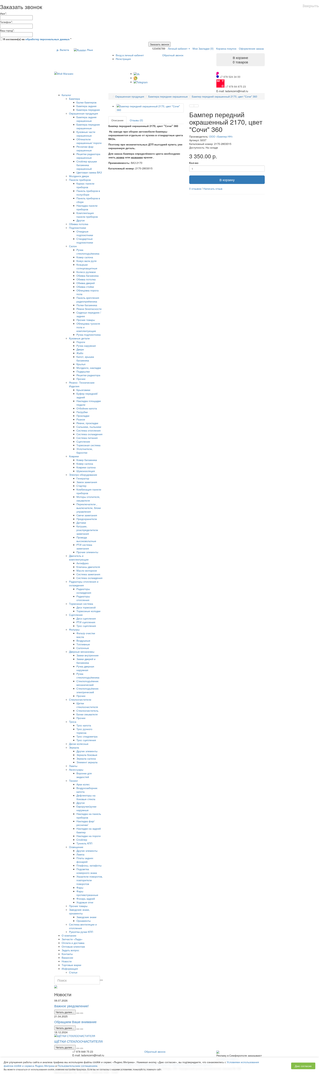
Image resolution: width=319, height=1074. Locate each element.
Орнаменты (83, 920)
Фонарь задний (85, 898)
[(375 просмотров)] (81, 1048)
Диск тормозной (86, 607)
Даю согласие (303, 1066)
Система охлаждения (89, 434)
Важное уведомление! (71, 1005)
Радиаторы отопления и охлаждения (83, 583)
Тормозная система (88, 445)
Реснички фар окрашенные (84, 148)
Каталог (66, 95)
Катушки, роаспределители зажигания (87, 529)
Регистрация (123, 59)
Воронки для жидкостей (84, 775)
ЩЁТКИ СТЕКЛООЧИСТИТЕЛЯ (78, 1041)
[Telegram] (141, 82)
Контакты (67, 954)
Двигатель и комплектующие (79, 557)
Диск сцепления (86, 618)
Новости (67, 961)
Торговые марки (71, 965)
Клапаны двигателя (88, 567)
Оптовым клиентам (73, 946)
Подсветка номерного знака (86, 871)
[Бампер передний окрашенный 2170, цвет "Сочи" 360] (150, 108)
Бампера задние (86, 106)
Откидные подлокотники (84, 233)
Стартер (81, 486)
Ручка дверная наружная (85, 668)
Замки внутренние (87, 655)
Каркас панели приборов (85, 185)
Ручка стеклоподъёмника (87, 251)
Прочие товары (85, 320)
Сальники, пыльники (88, 427)
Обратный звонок (172, 55)
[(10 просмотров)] (81, 1013)
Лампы (73, 766)
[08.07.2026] (77, 1013)
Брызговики (83, 390)
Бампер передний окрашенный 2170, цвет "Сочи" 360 (224, 96)
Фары (79, 887)
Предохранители (86, 519)
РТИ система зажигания (84, 546)
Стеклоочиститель (87, 710)
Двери (80, 349)
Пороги (80, 342)
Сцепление (83, 441)
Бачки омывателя (87, 714)
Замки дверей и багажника (85, 660)
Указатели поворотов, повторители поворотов (89, 880)
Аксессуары (76, 769)
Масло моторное (86, 570)
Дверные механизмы (81, 651)
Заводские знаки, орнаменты (79, 911)
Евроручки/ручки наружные (86, 808)
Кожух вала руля (86, 261)
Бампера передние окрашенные (88, 126)
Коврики (74, 456)
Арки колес (83, 784)
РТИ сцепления (85, 622)
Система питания (87, 438)
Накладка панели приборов (86, 207)
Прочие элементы (87, 552)
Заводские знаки (86, 917)
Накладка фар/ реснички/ (85, 823)
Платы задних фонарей (84, 860)
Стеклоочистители (80, 699)
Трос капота (83, 725)
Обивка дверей (85, 283)
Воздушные (83, 640)
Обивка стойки (85, 286)
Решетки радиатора (88, 375)
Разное (80, 419)
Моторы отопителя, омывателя (88, 498)
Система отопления (88, 430)
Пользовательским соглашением (77, 1066)
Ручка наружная (86, 345)
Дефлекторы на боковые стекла (85, 797)
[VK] (137, 73)
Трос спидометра (86, 736)
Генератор (82, 478)
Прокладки (82, 415)
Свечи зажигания (86, 515)
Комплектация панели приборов (87, 214)
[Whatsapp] (135, 78)
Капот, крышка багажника (85, 358)
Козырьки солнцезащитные (86, 266)
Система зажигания (88, 574)
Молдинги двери (79, 176)
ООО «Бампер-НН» (221, 136)
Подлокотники (77, 227)
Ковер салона (84, 257)
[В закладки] (191, 106)
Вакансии (67, 957)
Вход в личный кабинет (130, 55)
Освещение (76, 847)
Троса (72, 721)
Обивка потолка (78, 224)
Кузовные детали (79, 338)
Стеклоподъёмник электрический (87, 690)
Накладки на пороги (88, 836)
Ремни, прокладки (87, 423)
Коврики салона (86, 467)
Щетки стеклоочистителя (87, 705)
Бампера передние (88, 110)
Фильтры (74, 629)
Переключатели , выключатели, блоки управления (88, 507)
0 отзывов (195, 188)
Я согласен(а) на (36, 39)
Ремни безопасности (89, 309)
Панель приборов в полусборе (88, 192)
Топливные (83, 644)
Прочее (80, 379)
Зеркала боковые (86, 755)
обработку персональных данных (47, 39)
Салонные (82, 648)
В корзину (227, 179)
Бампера (74, 98)
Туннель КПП (84, 843)
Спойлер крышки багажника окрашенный (86, 164)
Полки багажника (86, 305)
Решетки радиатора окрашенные (88, 155)
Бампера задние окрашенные (86, 119)
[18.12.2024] (77, 1048)
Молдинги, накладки (88, 368)
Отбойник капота (86, 408)
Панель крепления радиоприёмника (87, 299)
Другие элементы (86, 751)
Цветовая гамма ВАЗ (89, 172)
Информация (70, 968)
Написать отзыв (212, 188)
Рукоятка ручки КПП (81, 932)
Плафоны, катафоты (89, 865)
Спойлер (81, 839)
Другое (80, 220)
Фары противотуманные (87, 893)
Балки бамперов (86, 102)
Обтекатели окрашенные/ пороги (89, 141)
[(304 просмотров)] (81, 1029)
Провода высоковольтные (86, 539)
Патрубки (82, 412)
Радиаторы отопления (83, 598)
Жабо (79, 353)
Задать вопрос (70, 950)
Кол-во (193, 163)
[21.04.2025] (77, 1029)
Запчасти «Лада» (72, 939)
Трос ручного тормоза (84, 730)
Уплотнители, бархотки (84, 450)
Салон (73, 246)
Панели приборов (80, 180)
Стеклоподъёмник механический (87, 683)
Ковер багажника (86, 460)
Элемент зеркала (86, 762)
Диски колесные (78, 744)
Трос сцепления (86, 626)
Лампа (80, 854)
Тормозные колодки (88, 611)
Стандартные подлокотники (84, 240)
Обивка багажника (87, 275)
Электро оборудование (83, 474)
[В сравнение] (196, 106)
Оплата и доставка (73, 943)
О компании (69, 935)
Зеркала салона (86, 758)
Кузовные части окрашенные (85, 133)
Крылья (80, 364)
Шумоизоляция (85, 471)
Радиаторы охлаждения (83, 590)
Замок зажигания (86, 482)
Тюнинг (73, 780)
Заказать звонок (159, 44)
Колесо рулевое (86, 272)
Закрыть (310, 6)
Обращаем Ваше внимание (75, 1021)
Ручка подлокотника (88, 334)
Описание (117, 120)
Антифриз (82, 563)
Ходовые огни (84, 902)
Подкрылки (83, 371)
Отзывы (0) (136, 120)
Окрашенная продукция (83, 113)
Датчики (81, 522)
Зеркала (74, 747)
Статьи (73, 972)
